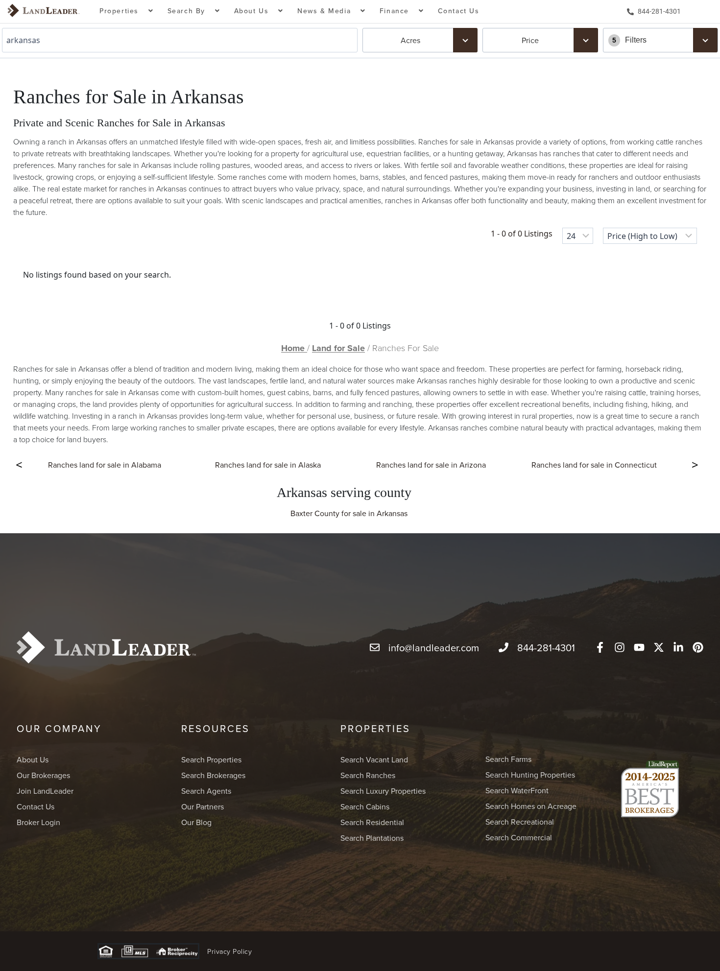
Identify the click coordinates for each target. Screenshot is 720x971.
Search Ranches (367, 775)
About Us (32, 759)
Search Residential (372, 822)
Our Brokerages (43, 775)
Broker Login (38, 822)
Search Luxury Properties (383, 790)
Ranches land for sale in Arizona (431, 464)
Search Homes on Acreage (530, 806)
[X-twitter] (658, 647)
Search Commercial (518, 837)
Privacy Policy (229, 951)
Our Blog (196, 822)
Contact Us (459, 11)
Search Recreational (519, 821)
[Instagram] (619, 647)
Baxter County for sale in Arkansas (349, 513)
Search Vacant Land (374, 759)
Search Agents (206, 790)
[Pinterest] (698, 647)
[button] (127, 11)
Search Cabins (364, 806)
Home (294, 348)
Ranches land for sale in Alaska (268, 464)
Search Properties (211, 759)
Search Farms (508, 759)
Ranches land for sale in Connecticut (594, 464)
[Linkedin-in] (678, 647)
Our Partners (202, 806)
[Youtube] (639, 647)
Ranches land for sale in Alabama (104, 464)
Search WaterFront (517, 790)
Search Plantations (372, 837)
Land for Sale (338, 348)
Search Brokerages (213, 775)
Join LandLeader (45, 790)
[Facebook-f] (600, 647)
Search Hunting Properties (530, 774)
